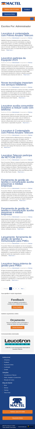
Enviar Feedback (17, 307)
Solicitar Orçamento (17, 327)
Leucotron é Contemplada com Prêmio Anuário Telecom (17, 131)
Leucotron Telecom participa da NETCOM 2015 (16, 156)
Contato (6, 369)
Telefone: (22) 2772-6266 (11, 9)
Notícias (30, 38)
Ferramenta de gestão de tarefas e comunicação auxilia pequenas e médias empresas (17, 183)
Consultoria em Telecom (10, 375)
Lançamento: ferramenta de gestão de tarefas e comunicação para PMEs (16, 239)
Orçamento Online (9, 14)
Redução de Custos (9, 380)
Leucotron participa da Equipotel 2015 (13, 59)
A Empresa (7, 360)
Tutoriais (6, 390)
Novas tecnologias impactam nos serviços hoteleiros (17, 83)
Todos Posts (7, 392)
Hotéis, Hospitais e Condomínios (12, 377)
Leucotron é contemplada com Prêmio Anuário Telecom (17, 34)
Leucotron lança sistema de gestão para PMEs (16, 264)
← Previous (5, 288)
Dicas (5, 385)
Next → (23, 288)
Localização (7, 367)
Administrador (15, 38)
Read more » (9, 50)
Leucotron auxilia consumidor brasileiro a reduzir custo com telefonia (17, 107)
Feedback (27, 9)
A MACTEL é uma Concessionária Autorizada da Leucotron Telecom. (17, 348)
